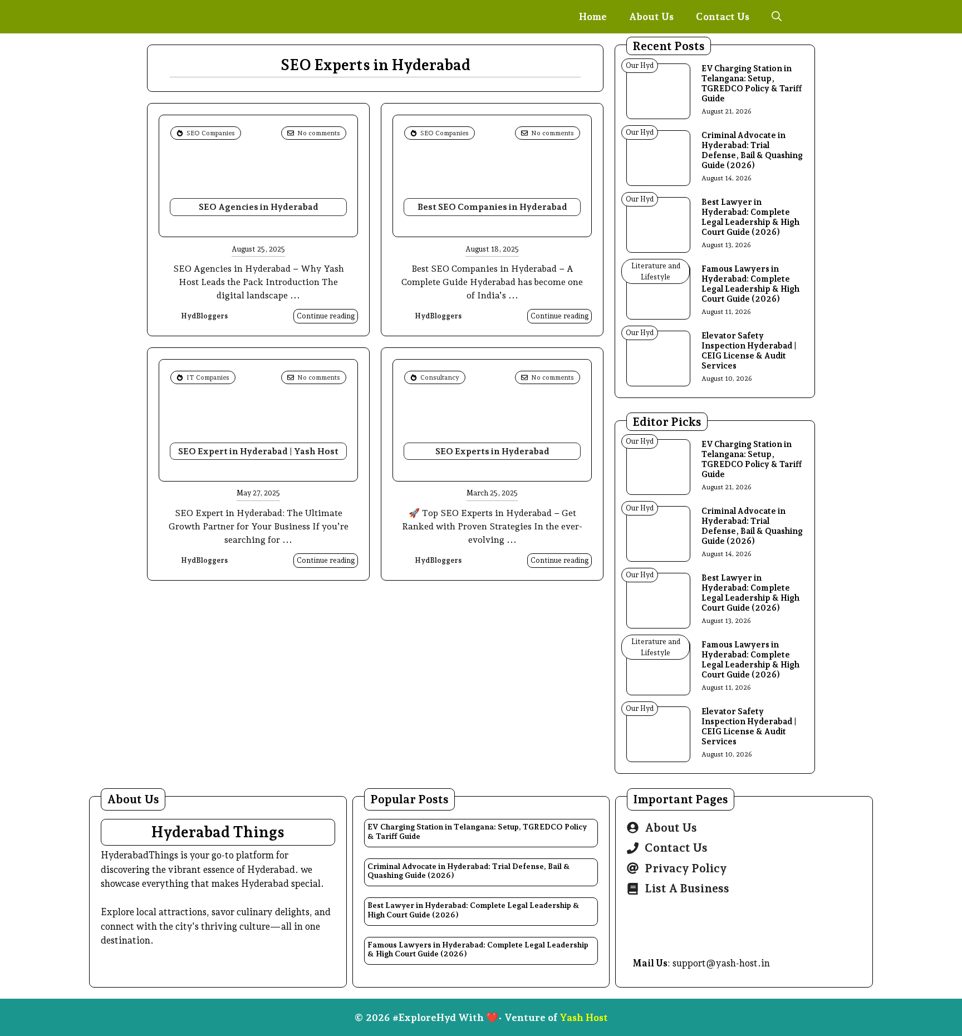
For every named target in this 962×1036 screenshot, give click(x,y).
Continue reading (326, 316)
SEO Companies (210, 133)
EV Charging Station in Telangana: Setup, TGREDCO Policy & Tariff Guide (751, 83)
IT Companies (207, 377)
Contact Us (722, 16)
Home (593, 16)
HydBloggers (204, 316)
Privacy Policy (686, 868)
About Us (651, 16)
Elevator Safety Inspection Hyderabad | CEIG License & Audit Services (749, 351)
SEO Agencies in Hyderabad (258, 207)
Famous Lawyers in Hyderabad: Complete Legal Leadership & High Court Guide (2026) (750, 284)
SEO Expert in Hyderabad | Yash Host (258, 451)
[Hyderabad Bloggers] (211, 16)
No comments (318, 133)
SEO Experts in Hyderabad (492, 451)
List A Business (687, 888)
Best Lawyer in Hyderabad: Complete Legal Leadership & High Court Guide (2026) (750, 217)
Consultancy (439, 377)
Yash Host (583, 1017)
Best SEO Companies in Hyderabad (492, 207)
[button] (776, 16)
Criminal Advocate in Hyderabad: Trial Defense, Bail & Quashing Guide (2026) (752, 150)
